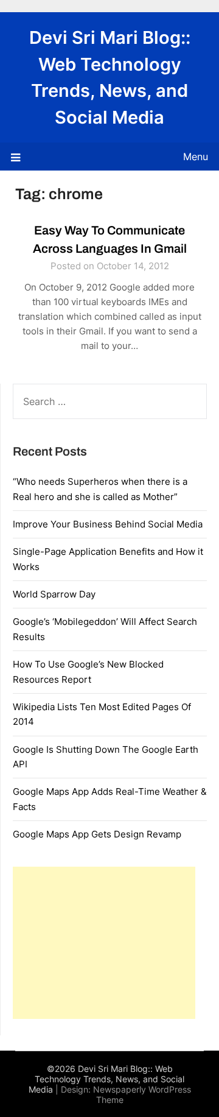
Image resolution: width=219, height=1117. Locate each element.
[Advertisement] (104, 943)
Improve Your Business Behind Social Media (108, 524)
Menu (195, 156)
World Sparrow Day (54, 594)
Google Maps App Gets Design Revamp (97, 834)
